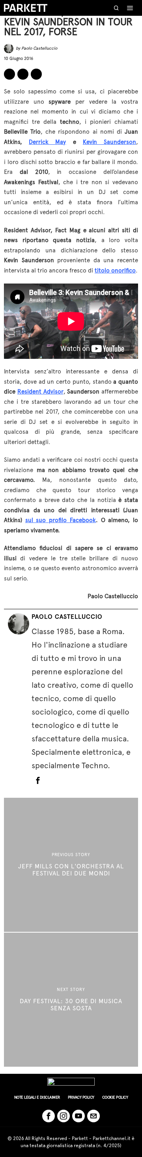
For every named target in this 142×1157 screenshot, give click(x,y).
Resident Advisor (40, 391)
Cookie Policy (115, 1097)
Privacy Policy (81, 1097)
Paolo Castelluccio (39, 48)
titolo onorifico (115, 270)
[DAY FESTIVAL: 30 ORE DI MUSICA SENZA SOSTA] (71, 1000)
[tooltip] (9, 74)
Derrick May (47, 142)
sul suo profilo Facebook (60, 520)
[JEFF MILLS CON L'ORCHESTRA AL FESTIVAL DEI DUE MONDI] (71, 865)
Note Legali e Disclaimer (37, 1097)
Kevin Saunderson (109, 142)
